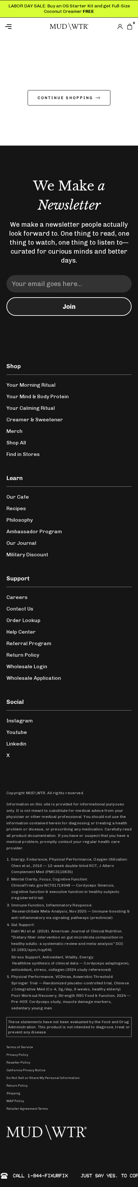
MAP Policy (15, 1101)
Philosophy (19, 520)
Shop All (16, 443)
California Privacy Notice (26, 1070)
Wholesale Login (26, 666)
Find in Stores (23, 454)
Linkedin (16, 744)
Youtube (16, 732)
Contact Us (19, 609)
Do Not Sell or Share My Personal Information (43, 1078)
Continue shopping (65, 98)
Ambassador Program (34, 531)
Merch (14, 431)
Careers (17, 597)
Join (69, 306)
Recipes (16, 508)
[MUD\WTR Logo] (69, 26)
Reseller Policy (18, 1063)
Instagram (19, 721)
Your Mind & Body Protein (37, 396)
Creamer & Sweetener (34, 420)
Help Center (21, 632)
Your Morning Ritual (31, 385)
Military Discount (27, 554)
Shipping (13, 1093)
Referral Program (28, 643)
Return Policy (22, 655)
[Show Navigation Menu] (25, 26)
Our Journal (21, 543)
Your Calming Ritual (30, 408)
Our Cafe (17, 497)
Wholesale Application (33, 678)
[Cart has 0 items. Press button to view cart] (129, 26)
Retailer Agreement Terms (27, 1109)
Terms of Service (19, 1047)
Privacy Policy (17, 1055)
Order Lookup (23, 620)
